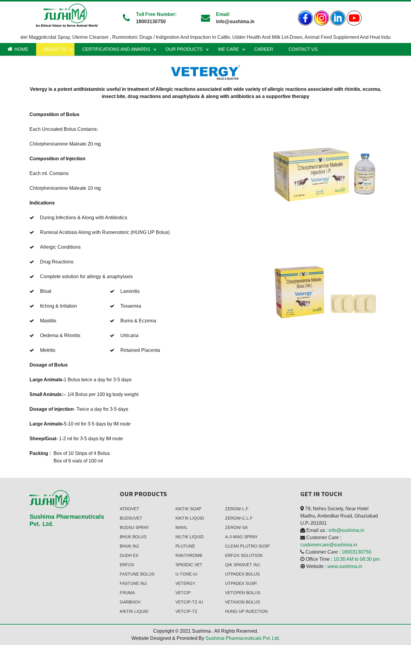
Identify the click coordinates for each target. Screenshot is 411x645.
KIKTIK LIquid (134, 611)
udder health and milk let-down (258, 37)
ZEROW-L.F (237, 508)
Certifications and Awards (116, 49)
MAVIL (181, 527)
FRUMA (127, 592)
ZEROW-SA (236, 527)
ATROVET (129, 508)
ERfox (127, 564)
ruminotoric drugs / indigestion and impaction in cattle (162, 37)
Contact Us (303, 49)
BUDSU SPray (134, 527)
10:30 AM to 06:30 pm (356, 559)
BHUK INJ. (130, 546)
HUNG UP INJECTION (246, 611)
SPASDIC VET (188, 564)
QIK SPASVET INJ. (243, 564)
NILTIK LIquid (189, 536)
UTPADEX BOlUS (242, 574)
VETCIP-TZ (186, 611)
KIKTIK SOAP (188, 508)
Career (263, 49)
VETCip (182, 592)
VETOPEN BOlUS (242, 592)
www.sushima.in (344, 566)
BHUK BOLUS (133, 536)
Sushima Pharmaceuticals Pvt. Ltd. (243, 638)
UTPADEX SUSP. (241, 583)
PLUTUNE (185, 546)
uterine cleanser (81, 37)
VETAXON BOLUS (242, 602)
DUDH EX (129, 555)
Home (21, 49)
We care (228, 49)
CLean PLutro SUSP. (247, 546)
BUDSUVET (131, 518)
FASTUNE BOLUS (137, 574)
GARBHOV (130, 602)
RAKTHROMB (188, 555)
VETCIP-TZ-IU (189, 602)
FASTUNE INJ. (134, 583)
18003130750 (356, 551)
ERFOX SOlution (243, 555)
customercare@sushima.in (328, 544)
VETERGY (185, 583)
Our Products (183, 49)
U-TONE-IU (186, 574)
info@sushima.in (346, 530)
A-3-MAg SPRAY (241, 536)
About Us (55, 49)
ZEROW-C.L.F (239, 518)
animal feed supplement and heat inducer (341, 37)
